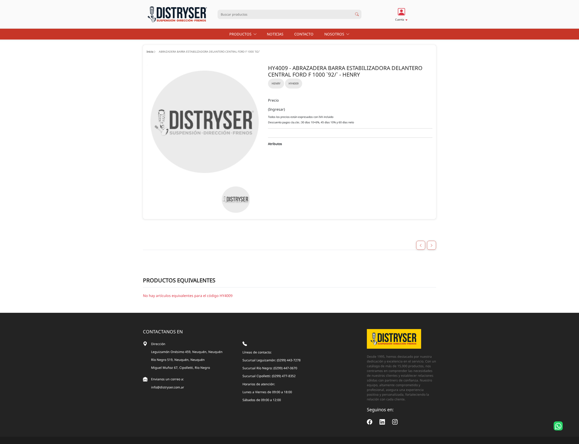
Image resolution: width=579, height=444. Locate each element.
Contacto (304, 34)
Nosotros (335, 34)
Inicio (150, 52)
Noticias (275, 34)
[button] (401, 14)
